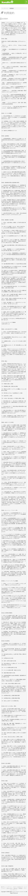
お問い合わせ (9, 888)
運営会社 (15, 888)
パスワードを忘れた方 (18, 887)
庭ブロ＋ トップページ (6, 887)
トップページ (5, 8)
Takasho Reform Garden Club (19, 891)
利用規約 (21, 888)
